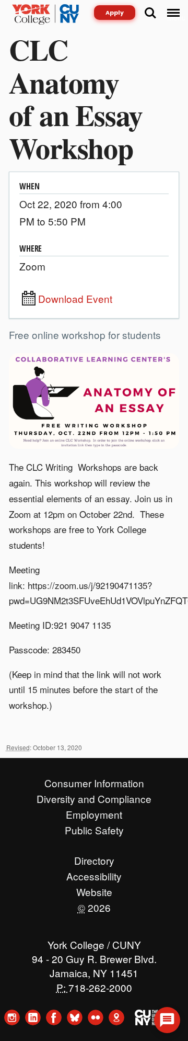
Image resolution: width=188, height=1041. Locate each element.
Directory (94, 858)
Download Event (75, 298)
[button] (167, 1020)
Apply (114, 12)
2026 (94, 905)
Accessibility (94, 873)
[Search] (150, 13)
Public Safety (94, 827)
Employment (94, 812)
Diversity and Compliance (94, 796)
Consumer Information (94, 780)
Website (94, 889)
